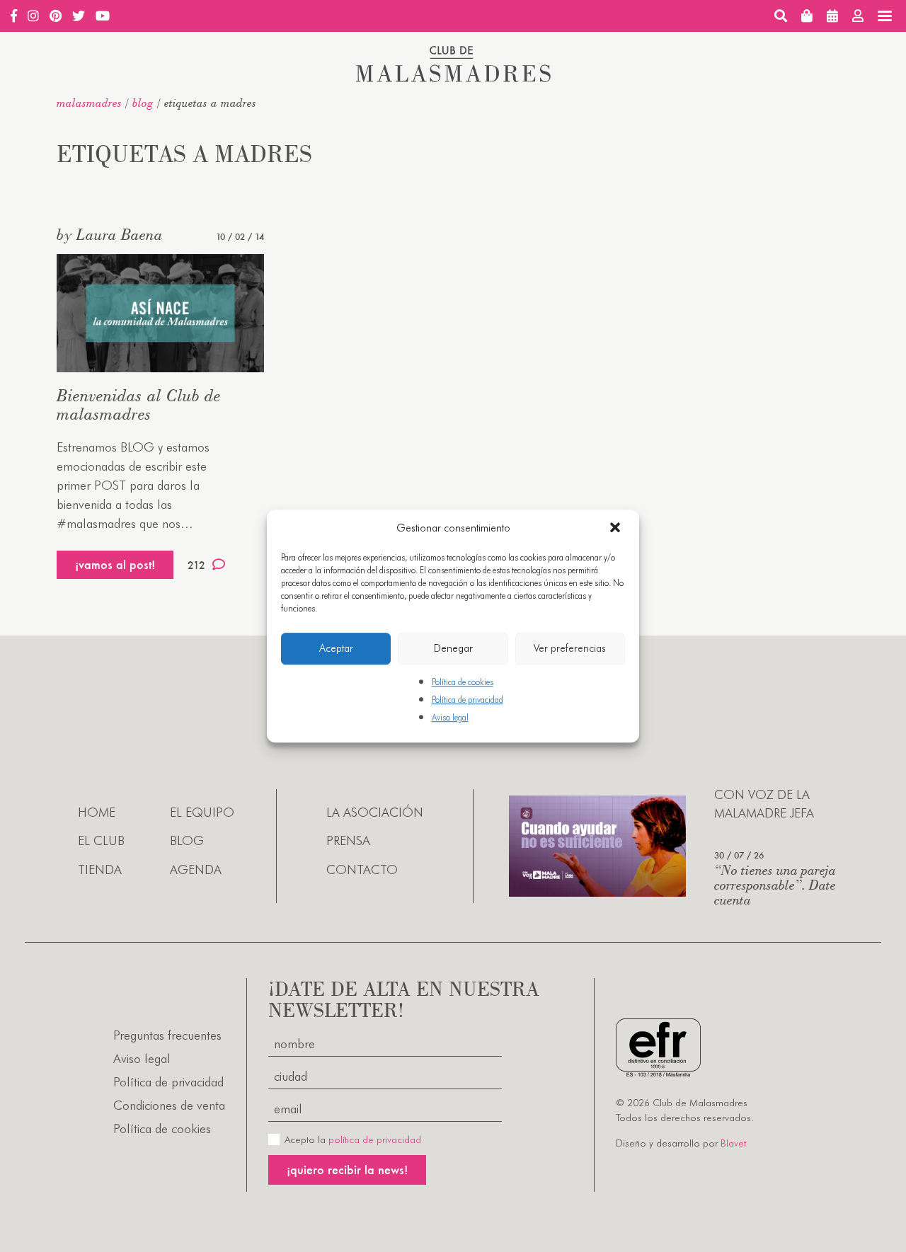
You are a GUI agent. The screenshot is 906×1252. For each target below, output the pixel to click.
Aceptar (336, 648)
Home (96, 812)
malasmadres (89, 102)
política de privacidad (374, 1139)
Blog (143, 102)
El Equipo (202, 812)
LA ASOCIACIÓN (374, 812)
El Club (101, 840)
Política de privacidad (467, 699)
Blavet (733, 1143)
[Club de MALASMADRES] (453, 77)
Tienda (100, 869)
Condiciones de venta (169, 1105)
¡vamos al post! (115, 564)
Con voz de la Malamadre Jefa (764, 803)
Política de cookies (462, 682)
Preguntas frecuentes (167, 1035)
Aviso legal (450, 717)
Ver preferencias (570, 648)
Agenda (196, 869)
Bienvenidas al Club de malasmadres (139, 404)
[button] (616, 528)
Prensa (348, 840)
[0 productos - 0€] (807, 16)
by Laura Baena (110, 234)
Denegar (453, 648)
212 (196, 565)
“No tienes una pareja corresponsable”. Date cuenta (775, 884)
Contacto (362, 869)
